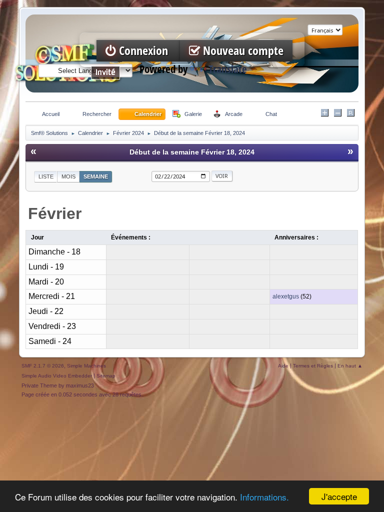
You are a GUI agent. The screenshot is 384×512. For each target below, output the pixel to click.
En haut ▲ (350, 365)
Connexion (143, 51)
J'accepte (339, 496)
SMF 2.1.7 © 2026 (43, 365)
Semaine (96, 177)
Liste (46, 177)
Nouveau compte (242, 51)
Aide (283, 365)
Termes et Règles (313, 365)
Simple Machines (86, 365)
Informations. (264, 496)
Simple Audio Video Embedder (57, 375)
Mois (69, 177)
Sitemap (106, 375)
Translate (227, 69)
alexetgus (285, 296)
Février (55, 213)
